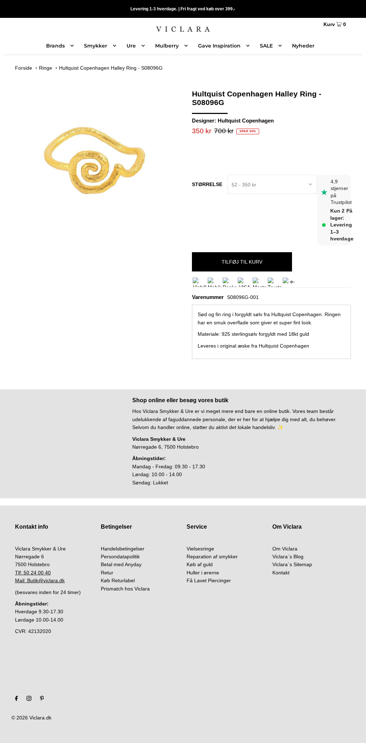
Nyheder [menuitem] (303, 46)
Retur (107, 572)
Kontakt (281, 572)
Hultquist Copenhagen (246, 121)
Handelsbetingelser (122, 549)
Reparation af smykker (212, 556)
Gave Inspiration (219, 46)
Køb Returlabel (118, 580)
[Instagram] (28, 699)
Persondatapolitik (120, 556)
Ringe (45, 68)
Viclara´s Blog (287, 556)
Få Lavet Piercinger (209, 580)
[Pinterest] (42, 699)
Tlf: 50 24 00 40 (33, 572)
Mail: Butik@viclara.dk (40, 580)
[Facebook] (16, 699)
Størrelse (207, 184)
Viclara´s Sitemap (292, 564)
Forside (23, 68)
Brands (55, 46)
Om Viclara (284, 549)
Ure (131, 46)
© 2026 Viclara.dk (31, 717)
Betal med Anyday (121, 564)
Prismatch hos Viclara (125, 589)
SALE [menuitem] (266, 46)
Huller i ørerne (203, 572)
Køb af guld (200, 564)
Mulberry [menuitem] (167, 46)
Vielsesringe (200, 549)
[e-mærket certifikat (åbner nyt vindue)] (289, 282)
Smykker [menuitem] (95, 46)
